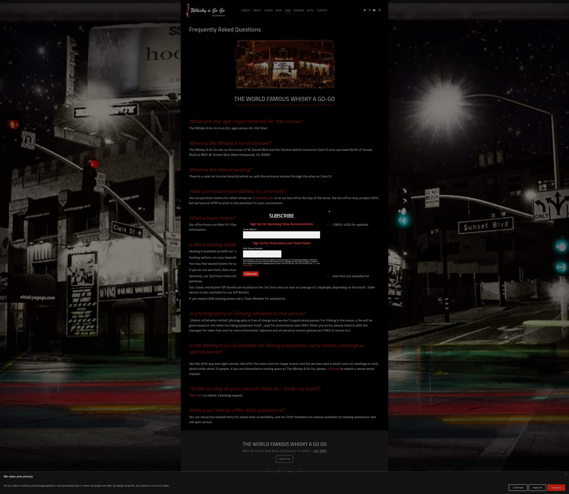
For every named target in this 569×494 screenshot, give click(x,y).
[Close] (566, 474)
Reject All (537, 487)
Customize (518, 487)
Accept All (556, 487)
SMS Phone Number (253, 248)
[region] (284, 483)
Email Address (250, 229)
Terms (315, 263)
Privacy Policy (247, 265)
